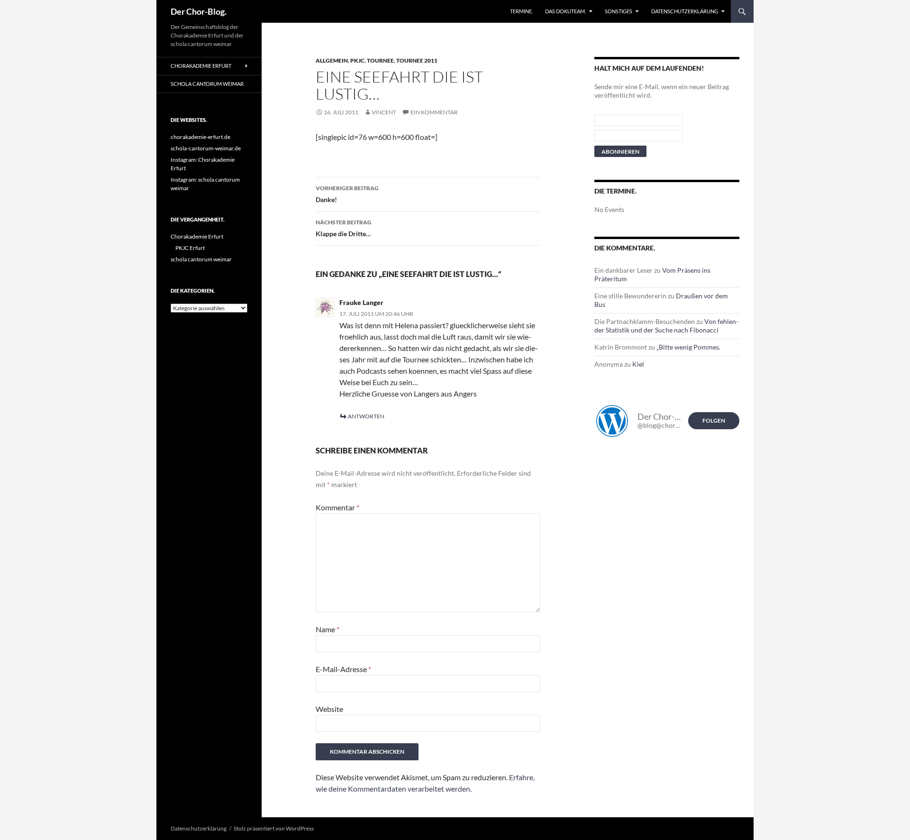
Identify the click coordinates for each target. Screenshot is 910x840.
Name (327, 629)
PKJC (357, 60)
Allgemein (332, 60)
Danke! (347, 194)
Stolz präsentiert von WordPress (274, 828)
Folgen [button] (713, 420)
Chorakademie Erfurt (201, 66)
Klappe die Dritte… (344, 228)
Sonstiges (618, 11)
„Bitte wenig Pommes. (688, 347)
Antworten (366, 416)
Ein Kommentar (434, 112)
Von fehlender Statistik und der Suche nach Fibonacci (666, 325)
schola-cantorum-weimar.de (206, 148)
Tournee (380, 60)
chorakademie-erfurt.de (200, 136)
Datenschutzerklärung (684, 11)
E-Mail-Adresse (343, 669)
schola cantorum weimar (207, 84)
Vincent (384, 112)
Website (329, 708)
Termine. (521, 11)
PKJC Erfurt (190, 247)
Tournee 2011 (416, 60)
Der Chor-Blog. (199, 11)
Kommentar (337, 507)
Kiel (638, 364)
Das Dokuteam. (565, 11)
